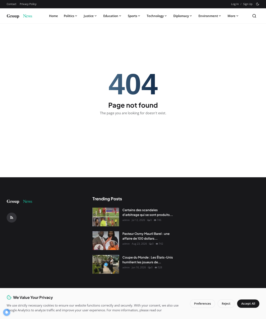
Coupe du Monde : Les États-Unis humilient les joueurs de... (147, 259)
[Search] (254, 16)
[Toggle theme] (257, 4)
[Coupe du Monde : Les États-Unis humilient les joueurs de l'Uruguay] (105, 264)
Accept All (248, 303)
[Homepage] (22, 16)
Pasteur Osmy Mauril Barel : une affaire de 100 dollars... (146, 236)
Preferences (202, 303)
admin (126, 220)
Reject (226, 303)
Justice (89, 16)
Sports (132, 16)
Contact (11, 4)
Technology (155, 16)
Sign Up (247, 4)
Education (110, 16)
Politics (69, 16)
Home (53, 16)
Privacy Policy (28, 4)
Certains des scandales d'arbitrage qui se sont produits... (147, 212)
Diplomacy (181, 16)
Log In (235, 4)
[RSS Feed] (12, 218)
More (231, 16)
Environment (208, 16)
